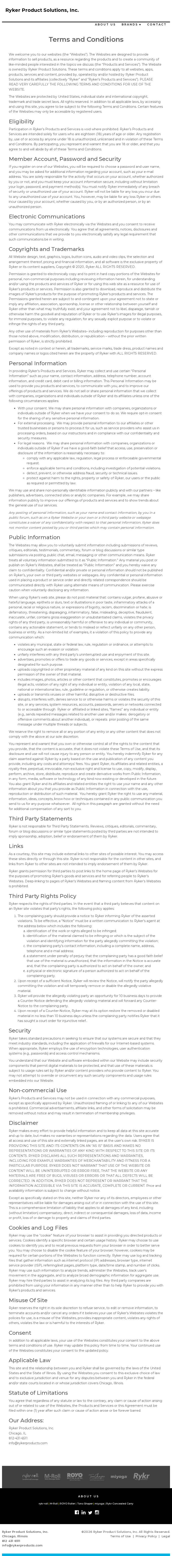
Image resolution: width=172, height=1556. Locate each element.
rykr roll (43, 1503)
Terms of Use (120, 1536)
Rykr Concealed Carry (119, 1503)
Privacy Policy (146, 1536)
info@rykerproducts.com (22, 1545)
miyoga (99, 1503)
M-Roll (54, 1503)
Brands (131, 24)
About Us (105, 24)
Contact (157, 24)
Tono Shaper (85, 1503)
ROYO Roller (67, 1503)
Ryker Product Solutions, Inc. (42, 10)
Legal (165, 1536)
